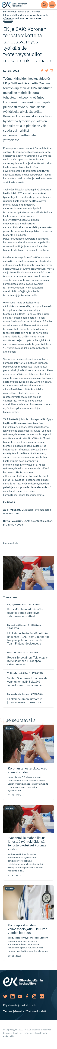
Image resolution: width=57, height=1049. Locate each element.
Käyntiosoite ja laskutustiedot (20, 1005)
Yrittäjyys (34, 625)
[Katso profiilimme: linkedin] (12, 996)
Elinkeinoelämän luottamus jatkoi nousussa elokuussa (24, 700)
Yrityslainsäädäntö (18, 673)
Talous (25, 694)
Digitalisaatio (16, 652)
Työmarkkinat (19, 604)
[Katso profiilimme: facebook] (27, 996)
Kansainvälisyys (16, 625)
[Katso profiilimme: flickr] (41, 996)
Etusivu (7, 11)
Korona (8, 21)
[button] (44, 4)
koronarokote (10, 543)
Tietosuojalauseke (13, 1011)
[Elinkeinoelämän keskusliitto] (23, 981)
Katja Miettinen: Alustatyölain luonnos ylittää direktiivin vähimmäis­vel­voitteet (26, 613)
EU (8, 604)
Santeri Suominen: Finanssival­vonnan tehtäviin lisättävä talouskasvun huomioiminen (27, 681)
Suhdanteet (13, 694)
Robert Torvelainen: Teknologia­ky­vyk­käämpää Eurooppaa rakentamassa (27, 661)
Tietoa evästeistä (36, 1011)
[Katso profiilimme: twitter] (5, 996)
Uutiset (16, 11)
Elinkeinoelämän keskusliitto (14, 4)
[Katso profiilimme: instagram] (34, 996)
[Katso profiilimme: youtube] (19, 996)
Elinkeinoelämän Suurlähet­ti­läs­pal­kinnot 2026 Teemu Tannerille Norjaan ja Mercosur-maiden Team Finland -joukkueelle (28, 638)
